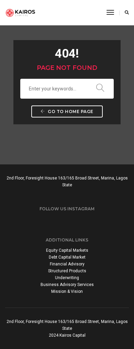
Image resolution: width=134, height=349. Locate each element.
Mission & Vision (67, 291)
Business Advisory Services (67, 284)
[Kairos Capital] (20, 12)
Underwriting (67, 277)
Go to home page (70, 111)
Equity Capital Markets (67, 250)
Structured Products (67, 271)
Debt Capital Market (67, 257)
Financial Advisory (67, 264)
